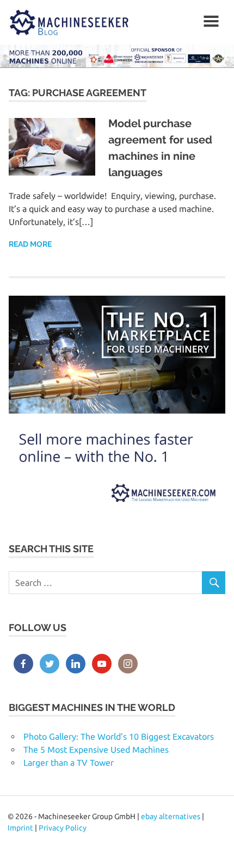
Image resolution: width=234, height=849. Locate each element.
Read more (30, 244)
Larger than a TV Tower (68, 762)
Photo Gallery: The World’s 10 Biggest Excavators (118, 736)
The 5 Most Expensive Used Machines (96, 749)
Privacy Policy (63, 827)
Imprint (20, 827)
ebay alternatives (170, 816)
